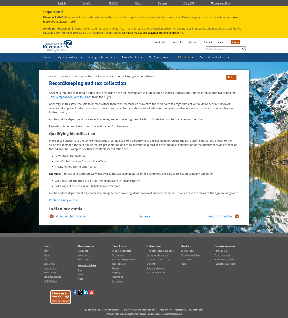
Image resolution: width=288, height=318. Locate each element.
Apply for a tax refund (156, 272)
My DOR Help (50, 281)
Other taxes (117, 276)
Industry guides (187, 250)
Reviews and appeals (155, 268)
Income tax (117, 281)
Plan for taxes (84, 259)
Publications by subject (225, 263)
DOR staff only (196, 309)
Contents (144, 216)
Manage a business (100, 57)
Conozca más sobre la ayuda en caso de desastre (152, 33)
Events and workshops (190, 255)
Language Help (222, 3)
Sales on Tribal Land (220, 216)
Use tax (115, 268)
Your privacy (166, 309)
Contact (208, 42)
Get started (83, 250)
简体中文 (113, 3)
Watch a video (187, 259)
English (62, 3)
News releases (50, 268)
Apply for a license (86, 255)
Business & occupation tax (123, 259)
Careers (193, 42)
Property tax (117, 272)
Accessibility (180, 309)
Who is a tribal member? (70, 216)
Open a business (68, 57)
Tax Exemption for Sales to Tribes (70, 97)
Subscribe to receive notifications (104, 309)
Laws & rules (159, 42)
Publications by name (224, 259)
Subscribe (177, 42)
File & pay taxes (158, 57)
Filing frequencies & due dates (160, 250)
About (221, 42)
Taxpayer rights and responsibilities (139, 309)
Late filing (150, 263)
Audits (183, 263)
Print (231, 77)
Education (184, 57)
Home (47, 57)
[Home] (53, 44)
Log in (235, 42)
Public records (50, 272)
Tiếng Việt (189, 3)
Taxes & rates (130, 57)
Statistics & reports (52, 276)
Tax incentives (118, 255)
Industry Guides (83, 76)
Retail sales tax (119, 263)
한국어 (138, 3)
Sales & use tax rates (121, 250)
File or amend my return (157, 255)
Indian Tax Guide (105, 76)
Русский (162, 3)
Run (80, 270)
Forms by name (222, 250)
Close (80, 278)
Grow (80, 274)
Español (86, 3)
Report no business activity (158, 259)
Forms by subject (222, 255)
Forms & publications (213, 57)
